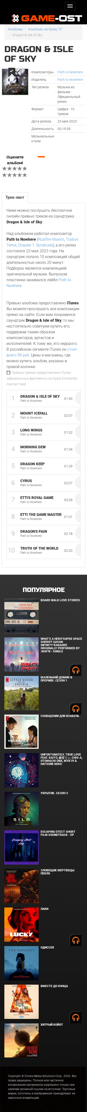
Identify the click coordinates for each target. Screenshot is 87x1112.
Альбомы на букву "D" (45, 29)
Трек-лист (15, 197)
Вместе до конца (54, 986)
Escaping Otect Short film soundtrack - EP (58, 833)
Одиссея (47, 947)
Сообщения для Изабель (60, 716)
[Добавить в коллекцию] (11, 72)
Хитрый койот (52, 1024)
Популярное (44, 590)
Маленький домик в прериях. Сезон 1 (56, 679)
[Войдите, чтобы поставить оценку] (4, 169)
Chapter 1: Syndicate (35, 245)
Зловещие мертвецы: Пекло (58, 872)
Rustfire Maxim (51, 239)
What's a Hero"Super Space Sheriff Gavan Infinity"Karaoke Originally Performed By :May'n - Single (61, 645)
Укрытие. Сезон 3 (54, 793)
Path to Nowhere (70, 72)
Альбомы (15, 29)
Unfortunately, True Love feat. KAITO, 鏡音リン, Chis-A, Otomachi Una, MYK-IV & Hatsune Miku (61, 759)
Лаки (44, 909)
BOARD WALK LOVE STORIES (60, 600)
